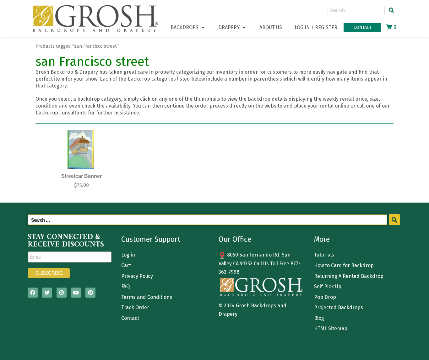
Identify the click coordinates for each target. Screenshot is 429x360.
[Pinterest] (90, 293)
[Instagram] (62, 293)
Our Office (235, 239)
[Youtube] (76, 293)
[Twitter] (47, 293)
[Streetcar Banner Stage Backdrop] (80, 149)
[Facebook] (33, 293)
